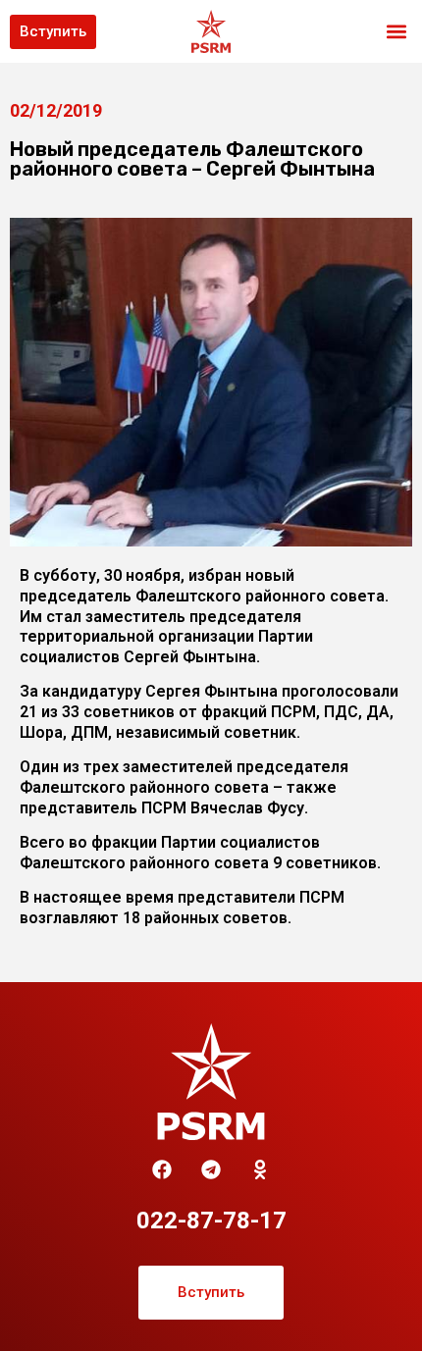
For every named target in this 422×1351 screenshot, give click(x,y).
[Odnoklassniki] (260, 1169)
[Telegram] (211, 1169)
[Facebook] (162, 1169)
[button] (396, 32)
